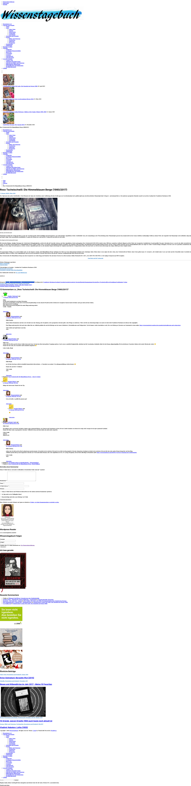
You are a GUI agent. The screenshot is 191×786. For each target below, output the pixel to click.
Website (2, 488)
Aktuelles (5, 48)
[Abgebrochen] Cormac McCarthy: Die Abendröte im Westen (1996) (20, 86)
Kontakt (5, 4)
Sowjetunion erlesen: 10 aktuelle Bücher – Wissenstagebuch (23, 462)
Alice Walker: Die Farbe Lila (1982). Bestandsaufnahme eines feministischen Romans (45, 601)
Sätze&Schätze (4, 264)
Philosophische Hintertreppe (13, 64)
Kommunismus (88, 282)
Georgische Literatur (74, 282)
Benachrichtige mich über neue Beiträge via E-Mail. (15, 497)
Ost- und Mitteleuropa (21, 272)
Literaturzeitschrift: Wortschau (45, 599)
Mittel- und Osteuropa (14, 38)
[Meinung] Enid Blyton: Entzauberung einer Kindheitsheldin (23, 598)
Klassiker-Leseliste (7, 46)
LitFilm (5, 68)
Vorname (2, 539)
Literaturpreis (9, 56)
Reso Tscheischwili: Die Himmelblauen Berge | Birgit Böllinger (24, 464)
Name (2, 483)
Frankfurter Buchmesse (49, 282)
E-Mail (2, 542)
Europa (8, 37)
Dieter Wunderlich (4, 263)
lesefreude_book (12, 422)
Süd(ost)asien (12, 32)
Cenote (34, 730)
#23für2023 (9, 49)
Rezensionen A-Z (7, 24)
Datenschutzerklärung (8, 1)
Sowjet (108, 282)
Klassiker (82, 282)
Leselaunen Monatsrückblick (13, 50)
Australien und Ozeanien (12, 36)
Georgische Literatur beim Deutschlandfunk (11, 270)
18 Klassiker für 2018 (10, 286)
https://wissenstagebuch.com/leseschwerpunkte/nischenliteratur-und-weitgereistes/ (160, 325)
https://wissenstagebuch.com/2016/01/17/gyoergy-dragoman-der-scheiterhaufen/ (117, 452)
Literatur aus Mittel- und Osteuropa (15, 63)
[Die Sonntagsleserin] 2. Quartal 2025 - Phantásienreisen (17, 602)
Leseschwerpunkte (7, 59)
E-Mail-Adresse (4, 486)
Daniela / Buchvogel (13, 296)
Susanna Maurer (12, 381)
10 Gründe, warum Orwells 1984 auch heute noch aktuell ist (26, 721)
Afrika (7, 26)
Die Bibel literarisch (11, 67)
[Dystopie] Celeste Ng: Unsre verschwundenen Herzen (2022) (18, 99)
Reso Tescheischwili (102, 282)
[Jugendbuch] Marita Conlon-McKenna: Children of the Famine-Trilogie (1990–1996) (24, 112)
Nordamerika (9, 44)
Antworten (6, 311)
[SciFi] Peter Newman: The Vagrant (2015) (14, 124)
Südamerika (9, 45)
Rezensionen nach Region (27, 282)
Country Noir (9, 60)
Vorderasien (12, 33)
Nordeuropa (12, 40)
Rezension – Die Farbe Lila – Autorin (12, 601)
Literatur (94, 282)
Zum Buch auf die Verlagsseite (95, 258)
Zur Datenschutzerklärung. (28, 545)
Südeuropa (12, 41)
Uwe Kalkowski (7, 603)
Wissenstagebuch (15, 316)
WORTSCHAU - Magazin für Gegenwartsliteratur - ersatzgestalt (19, 599)
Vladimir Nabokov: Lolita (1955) (14, 727)
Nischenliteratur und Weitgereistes (14, 65)
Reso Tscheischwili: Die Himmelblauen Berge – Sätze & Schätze (24, 376)
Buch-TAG (9, 52)
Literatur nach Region (8, 25)
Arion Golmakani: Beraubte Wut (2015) (17, 678)
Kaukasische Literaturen (6, 268)
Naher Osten (12, 29)
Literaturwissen (10, 57)
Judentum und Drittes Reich (13, 61)
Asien (7, 28)
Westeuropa (12, 42)
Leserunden (9, 53)
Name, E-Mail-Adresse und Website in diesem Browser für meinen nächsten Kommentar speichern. (27, 491)
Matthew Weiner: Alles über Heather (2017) (16, 284)
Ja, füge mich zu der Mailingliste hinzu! (11, 494)
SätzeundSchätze (12, 338)
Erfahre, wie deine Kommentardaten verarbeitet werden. (44, 502)
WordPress (53, 730)
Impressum (6, 3)
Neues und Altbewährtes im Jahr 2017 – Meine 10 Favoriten (26, 684)
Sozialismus (113, 282)
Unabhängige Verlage (121, 282)
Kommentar (3, 480)
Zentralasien (12, 34)
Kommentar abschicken (6, 499)
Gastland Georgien (60, 282)
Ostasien (11, 30)
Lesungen (8, 55)
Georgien (67, 282)
